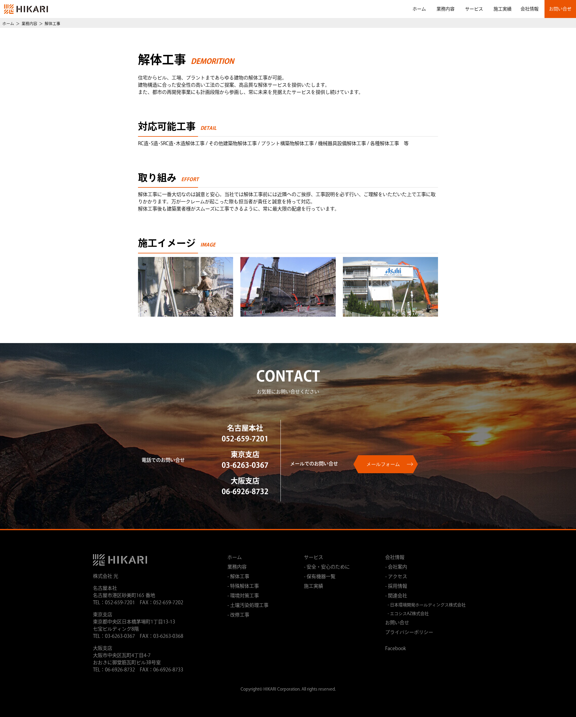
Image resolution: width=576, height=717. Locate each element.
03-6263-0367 (245, 466)
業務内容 (445, 9)
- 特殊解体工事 (243, 586)
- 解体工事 (238, 577)
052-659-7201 (245, 439)
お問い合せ (560, 9)
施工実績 (503, 9)
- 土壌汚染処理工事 (247, 605)
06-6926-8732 (245, 492)
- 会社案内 (396, 567)
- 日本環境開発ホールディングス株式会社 (427, 605)
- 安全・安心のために (327, 567)
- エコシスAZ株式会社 (408, 614)
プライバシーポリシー (409, 632)
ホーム (419, 9)
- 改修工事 (238, 615)
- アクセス (396, 577)
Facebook (395, 649)
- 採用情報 (396, 586)
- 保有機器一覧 (319, 577)
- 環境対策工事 (243, 596)
